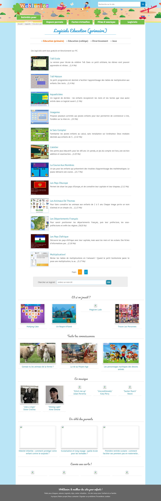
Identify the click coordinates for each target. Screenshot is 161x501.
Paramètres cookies (103, 496)
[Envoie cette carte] (32, 474)
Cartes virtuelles (81, 22)
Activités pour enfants (28, 19)
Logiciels (132, 22)
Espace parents (54, 22)
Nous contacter (73, 496)
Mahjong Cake (33, 326)
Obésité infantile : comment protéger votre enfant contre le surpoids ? (38, 452)
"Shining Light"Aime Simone (54, 408)
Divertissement (100, 40)
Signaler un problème (87, 496)
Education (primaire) (53, 40)
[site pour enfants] (34, 5)
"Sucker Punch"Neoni (130, 392)
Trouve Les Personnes (127, 326)
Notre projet (62, 496)
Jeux (114, 40)
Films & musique (106, 22)
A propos (54, 496)
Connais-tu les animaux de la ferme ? (38, 366)
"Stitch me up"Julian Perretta (79, 392)
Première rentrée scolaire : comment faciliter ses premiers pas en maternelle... (121, 452)
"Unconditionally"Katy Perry (104, 392)
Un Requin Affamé (64, 326)
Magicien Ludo (95, 309)
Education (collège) (78, 40)
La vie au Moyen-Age (79, 366)
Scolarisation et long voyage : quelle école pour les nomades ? (79, 452)
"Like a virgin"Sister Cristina (29, 408)
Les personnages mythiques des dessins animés (121, 368)
